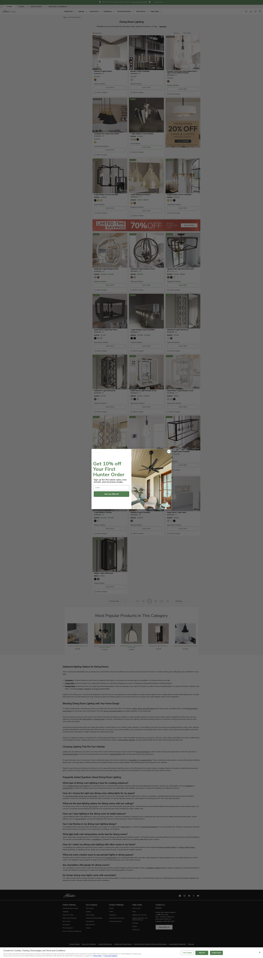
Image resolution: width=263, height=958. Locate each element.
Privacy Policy (97, 956)
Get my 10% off (111, 494)
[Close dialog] (169, 451)
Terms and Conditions (110, 956)
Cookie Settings (187, 953)
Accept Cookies (216, 953)
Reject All (202, 953)
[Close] (259, 952)
